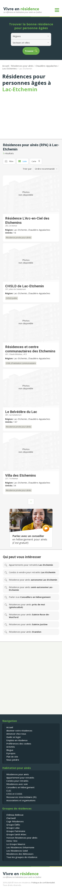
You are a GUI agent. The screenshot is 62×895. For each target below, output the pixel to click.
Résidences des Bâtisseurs (19, 853)
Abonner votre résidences (19, 730)
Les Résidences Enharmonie (20, 847)
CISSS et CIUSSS (14, 793)
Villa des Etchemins (20, 475)
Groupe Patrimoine (15, 831)
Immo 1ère (11, 840)
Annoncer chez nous (16, 733)
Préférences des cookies (18, 743)
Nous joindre (12, 759)
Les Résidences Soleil (17, 850)
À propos (10, 753)
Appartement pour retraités (20, 777)
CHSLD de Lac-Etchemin (24, 286)
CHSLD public (11, 298)
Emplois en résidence (17, 740)
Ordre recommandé (45, 168)
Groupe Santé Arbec (16, 834)
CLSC (8, 790)
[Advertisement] (31, 114)
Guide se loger (13, 737)
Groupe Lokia (12, 827)
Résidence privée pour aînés (18, 237)
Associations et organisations (20, 800)
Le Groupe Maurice (15, 844)
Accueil (5, 65)
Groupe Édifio (13, 824)
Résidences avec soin (17, 784)
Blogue (9, 750)
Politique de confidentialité (43, 882)
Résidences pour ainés (17, 774)
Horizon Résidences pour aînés (21, 837)
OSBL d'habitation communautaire (21, 363)
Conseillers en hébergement (20, 787)
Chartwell (11, 818)
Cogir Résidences (15, 821)
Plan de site (12, 756)
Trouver (29, 51)
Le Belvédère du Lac (21, 412)
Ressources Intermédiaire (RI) (21, 797)
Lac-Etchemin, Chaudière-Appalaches (32, 229)
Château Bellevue (15, 814)
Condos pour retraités (17, 780)
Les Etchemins (9, 68)
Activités (10, 746)
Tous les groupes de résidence (21, 857)
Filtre (11, 161)
